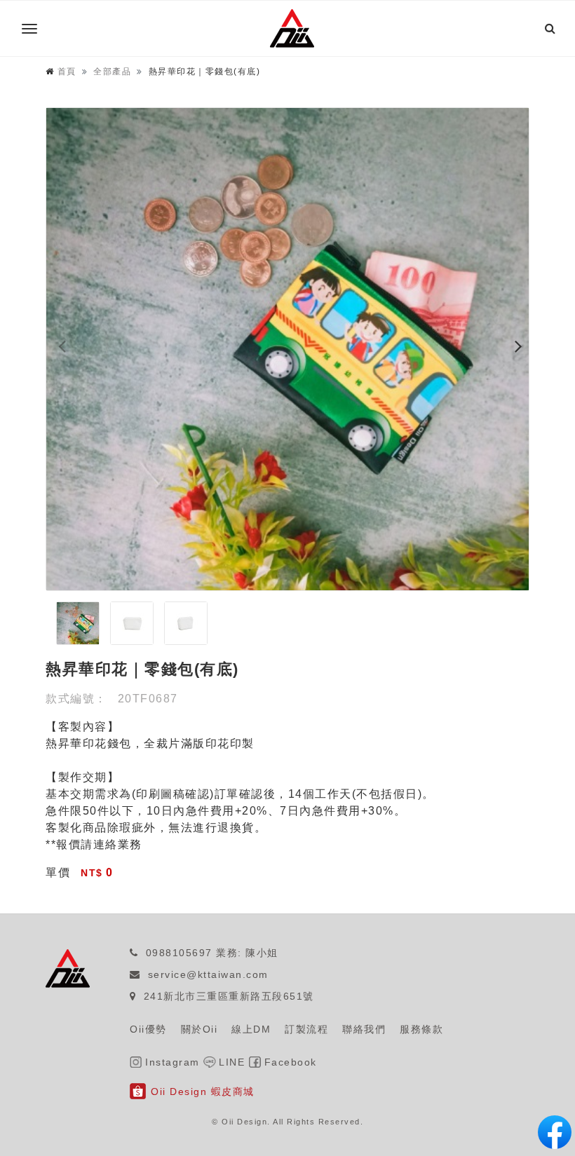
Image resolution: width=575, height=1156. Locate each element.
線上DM (251, 1029)
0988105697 (179, 952)
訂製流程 (306, 1029)
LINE (232, 1062)
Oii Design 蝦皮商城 (203, 1091)
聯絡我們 (364, 1029)
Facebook (290, 1062)
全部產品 (112, 71)
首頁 (67, 71)
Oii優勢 (148, 1029)
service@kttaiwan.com (208, 974)
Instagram (172, 1062)
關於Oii (199, 1029)
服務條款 (421, 1029)
